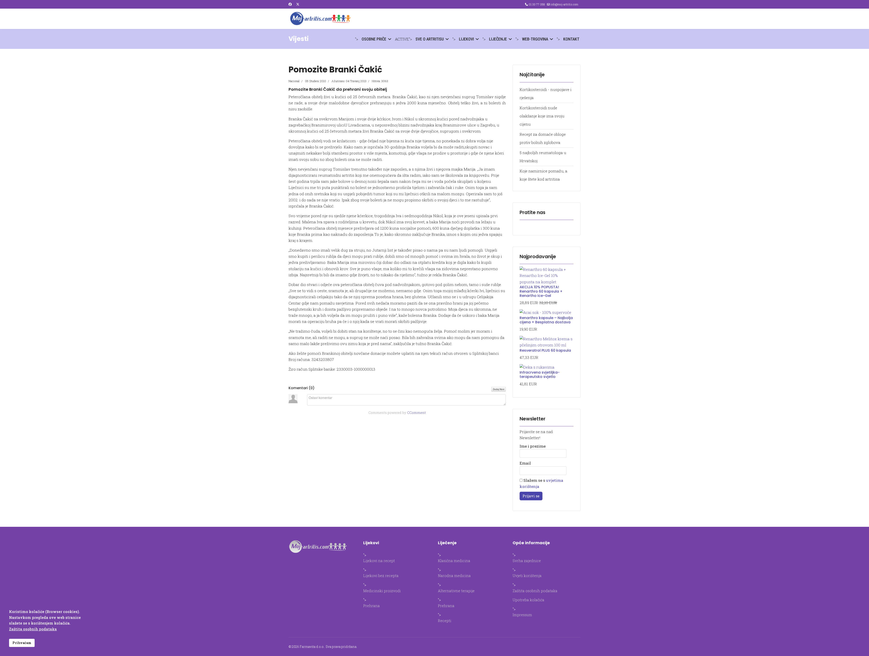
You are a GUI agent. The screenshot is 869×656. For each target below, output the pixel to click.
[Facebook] (290, 4)
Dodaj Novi (498, 389)
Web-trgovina (535, 39)
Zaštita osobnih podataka (535, 590)
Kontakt (571, 39)
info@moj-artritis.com (564, 4)
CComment (416, 412)
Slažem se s (541, 483)
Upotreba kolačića (528, 599)
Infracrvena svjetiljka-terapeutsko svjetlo (540, 374)
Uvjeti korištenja (527, 575)
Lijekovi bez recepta (381, 575)
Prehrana (371, 605)
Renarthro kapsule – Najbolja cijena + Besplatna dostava (546, 320)
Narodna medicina (454, 575)
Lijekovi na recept (379, 560)
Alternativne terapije (456, 590)
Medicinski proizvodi (382, 590)
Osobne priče (374, 39)
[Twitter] (297, 4)
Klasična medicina (454, 560)
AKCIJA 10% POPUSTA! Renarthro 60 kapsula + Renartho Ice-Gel (541, 291)
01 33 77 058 (537, 4)
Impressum (522, 614)
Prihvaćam (21, 643)
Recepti (444, 620)
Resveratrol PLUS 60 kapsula (545, 350)
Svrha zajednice (527, 560)
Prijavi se (531, 496)
